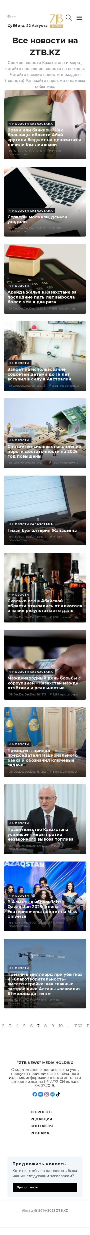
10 (61, 1026)
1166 (78, 1026)
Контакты (41, 1126)
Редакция (41, 1119)
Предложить (27, 1187)
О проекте (41, 1112)
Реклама (39, 1133)
